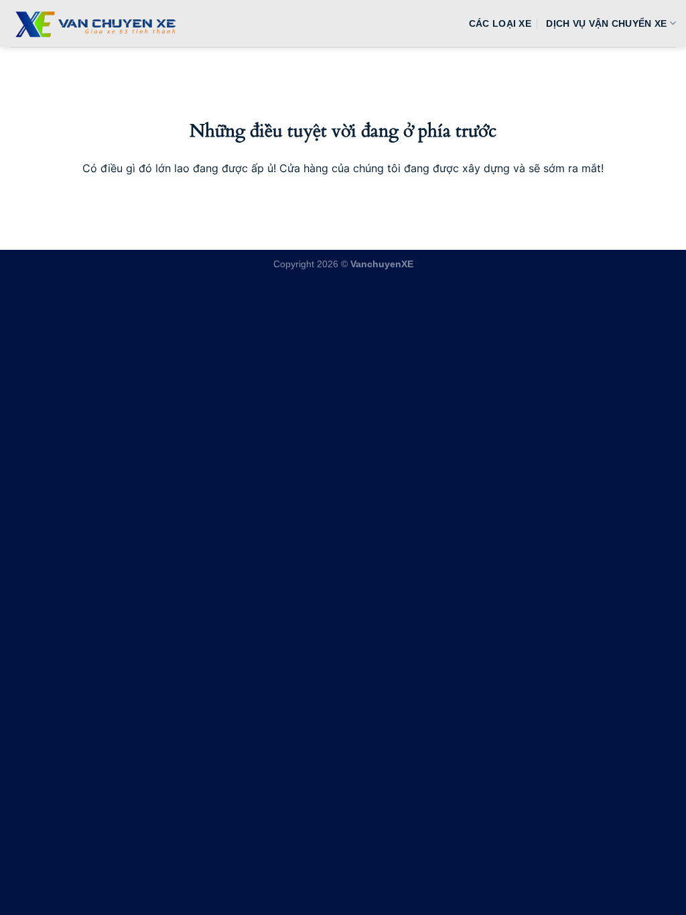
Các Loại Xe (500, 23)
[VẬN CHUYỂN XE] (93, 24)
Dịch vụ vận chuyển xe (606, 23)
